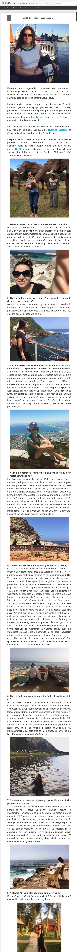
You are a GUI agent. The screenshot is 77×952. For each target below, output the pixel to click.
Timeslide (41, 8)
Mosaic (22, 8)
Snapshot (34, 8)
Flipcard (8, 8)
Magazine (15, 8)
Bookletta (20, 148)
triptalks (35, 117)
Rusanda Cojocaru (57, 129)
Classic (3, 8)
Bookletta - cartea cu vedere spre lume (39, 17)
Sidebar (27, 8)
